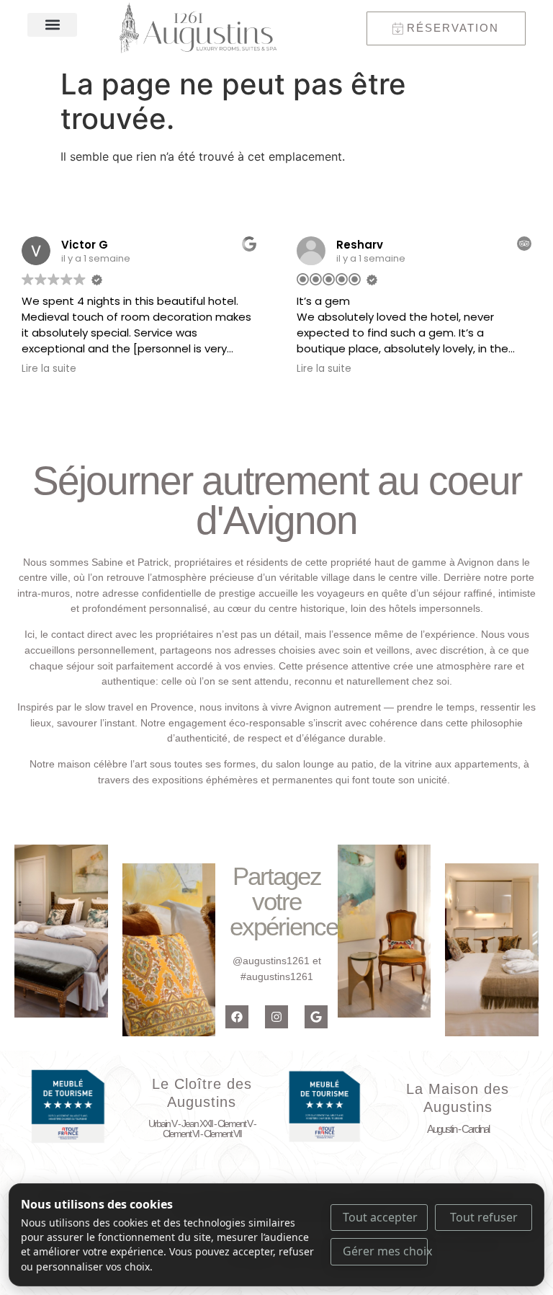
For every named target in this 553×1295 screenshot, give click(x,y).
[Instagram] (276, 1016)
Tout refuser (484, 1217)
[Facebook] (236, 1016)
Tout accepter (380, 1217)
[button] (52, 25)
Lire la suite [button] (49, 368)
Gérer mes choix (385, 1251)
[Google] (316, 1016)
